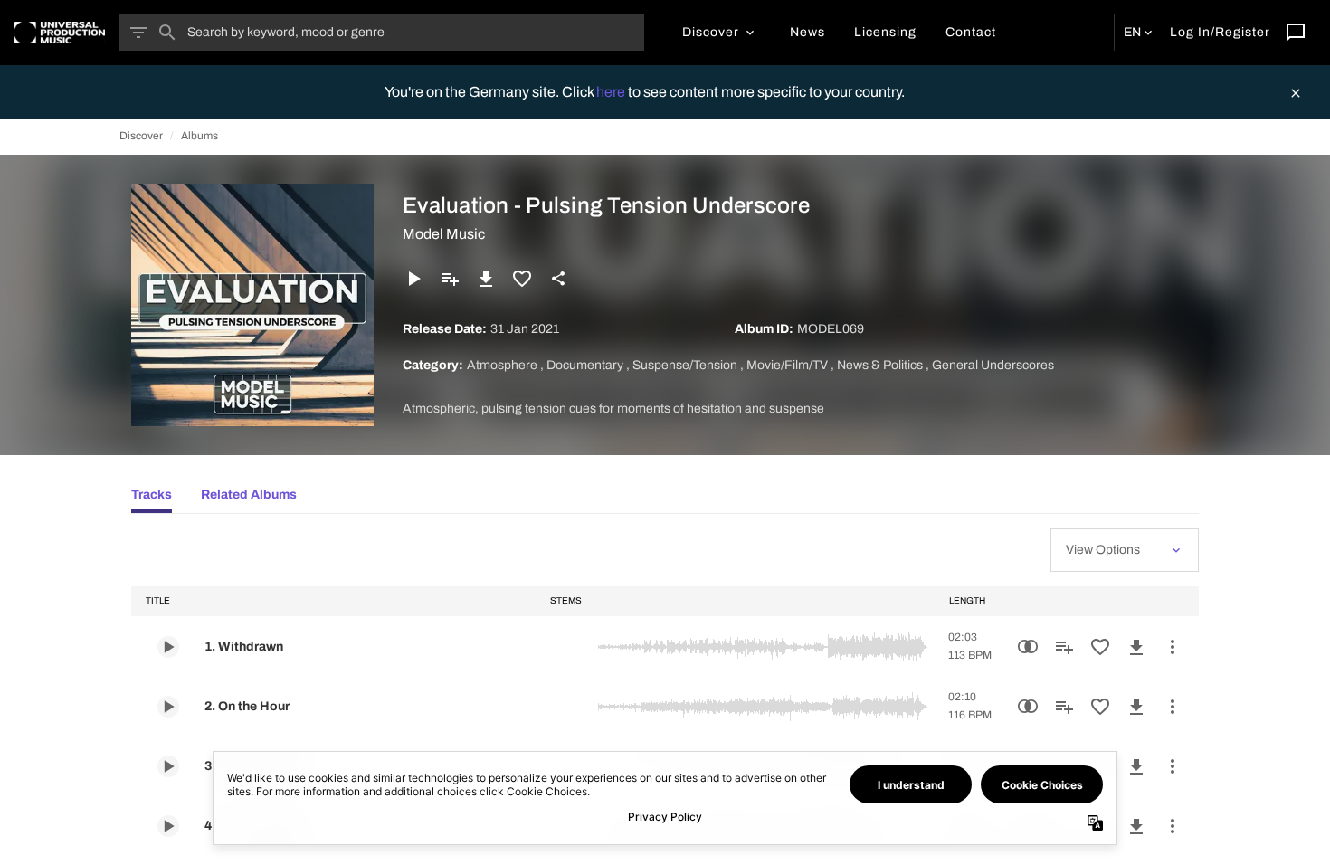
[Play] (413, 279)
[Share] (558, 279)
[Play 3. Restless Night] (168, 766)
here (612, 92)
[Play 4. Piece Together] (168, 826)
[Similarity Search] (1028, 647)
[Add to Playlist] (450, 279)
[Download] (486, 279)
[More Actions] (1172, 647)
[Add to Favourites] (522, 279)
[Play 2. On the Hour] (168, 706)
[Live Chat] (1295, 32)
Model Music (444, 234)
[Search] (167, 32)
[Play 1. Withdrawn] (168, 647)
